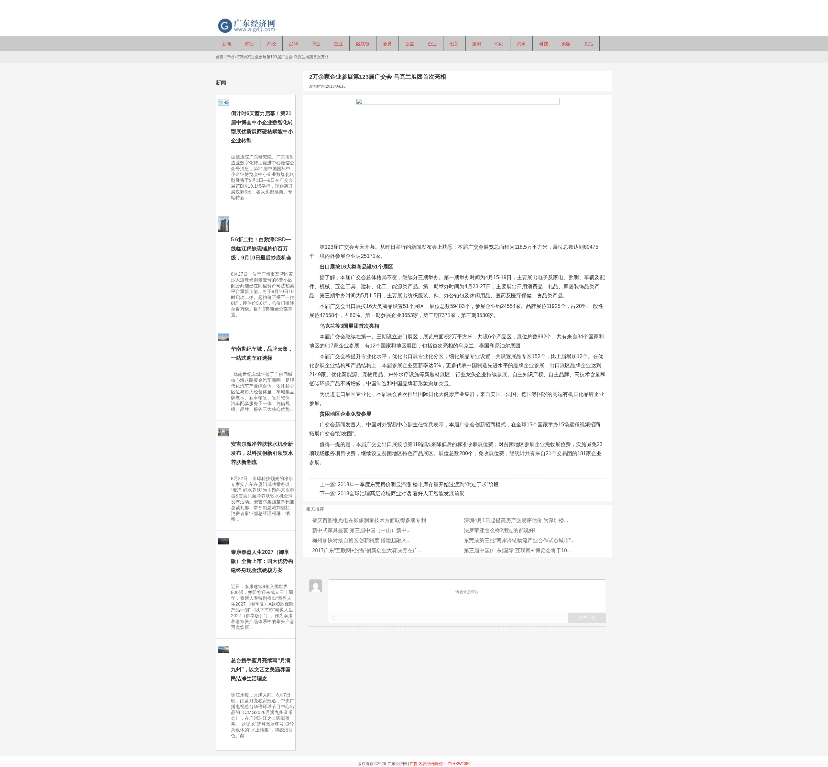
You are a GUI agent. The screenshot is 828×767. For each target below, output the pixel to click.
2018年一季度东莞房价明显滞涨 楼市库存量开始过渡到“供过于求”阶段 (418, 484)
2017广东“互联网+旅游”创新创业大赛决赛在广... (367, 550)
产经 (230, 57)
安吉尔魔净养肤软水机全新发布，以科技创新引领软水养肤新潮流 (262, 453)
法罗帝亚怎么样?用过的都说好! (499, 530)
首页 (219, 57)
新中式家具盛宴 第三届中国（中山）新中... (361, 530)
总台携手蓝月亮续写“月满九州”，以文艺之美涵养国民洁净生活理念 (260, 669)
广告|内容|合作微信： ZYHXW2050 (440, 764)
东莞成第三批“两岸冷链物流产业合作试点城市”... (519, 540)
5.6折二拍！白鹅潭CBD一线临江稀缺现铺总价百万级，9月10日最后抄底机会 (261, 248)
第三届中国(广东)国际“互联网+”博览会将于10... (517, 550)
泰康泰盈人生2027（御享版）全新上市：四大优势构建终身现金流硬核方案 (262, 561)
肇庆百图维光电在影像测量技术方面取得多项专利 (369, 520)
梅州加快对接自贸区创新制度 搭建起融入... (361, 540)
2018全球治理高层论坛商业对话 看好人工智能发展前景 (401, 493)
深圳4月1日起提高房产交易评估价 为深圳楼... (516, 520)
